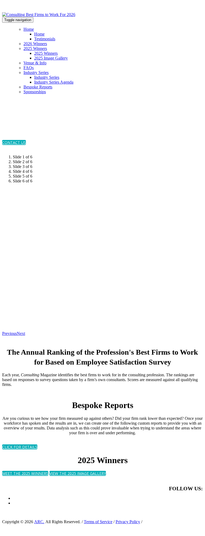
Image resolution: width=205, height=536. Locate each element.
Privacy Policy (128, 521)
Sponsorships (34, 91)
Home (28, 29)
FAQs (28, 67)
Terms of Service (98, 521)
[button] (14, 142)
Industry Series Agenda (53, 82)
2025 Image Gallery (51, 58)
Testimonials (44, 39)
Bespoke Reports (37, 87)
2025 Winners (35, 48)
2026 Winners (35, 43)
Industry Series (36, 72)
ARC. (39, 521)
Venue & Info (34, 63)
